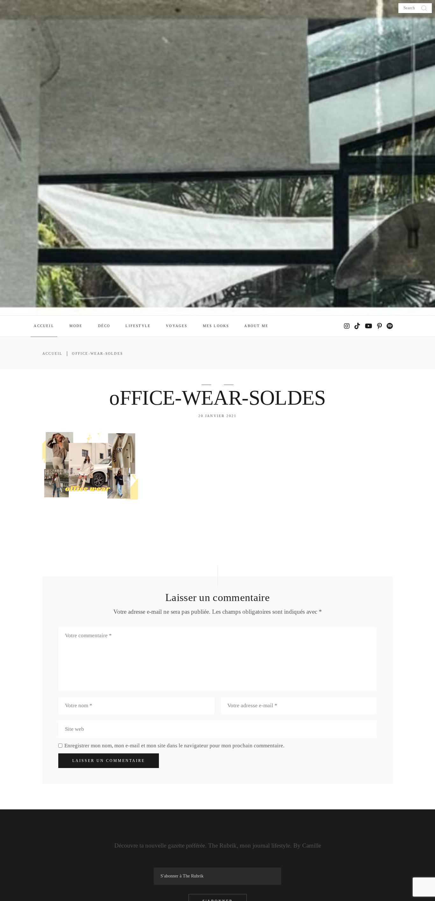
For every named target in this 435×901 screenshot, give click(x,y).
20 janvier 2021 (217, 416)
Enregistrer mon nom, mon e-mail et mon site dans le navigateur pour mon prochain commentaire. (174, 746)
